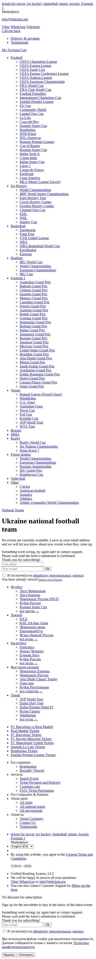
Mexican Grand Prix (34, 346)
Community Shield (33, 110)
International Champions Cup (40, 98)
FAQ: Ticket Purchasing (37, 790)
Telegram (33, 27)
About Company (31, 818)
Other (15, 482)
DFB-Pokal (28, 134)
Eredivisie (27, 174)
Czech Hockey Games (35, 202)
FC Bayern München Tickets (31, 739)
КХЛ (23, 619)
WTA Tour (27, 426)
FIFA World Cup (32, 86)
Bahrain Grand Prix (33, 286)
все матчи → (29, 611)
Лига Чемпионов (33, 591)
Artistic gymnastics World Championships (49, 502)
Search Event (29, 778)
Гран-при (27, 683)
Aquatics (26, 494)
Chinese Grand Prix (34, 290)
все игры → (29, 639)
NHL (23, 218)
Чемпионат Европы (35, 671)
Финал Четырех (32, 651)
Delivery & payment (25, 38)
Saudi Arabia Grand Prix (37, 366)
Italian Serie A (30, 154)
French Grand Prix (33, 306)
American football (32, 490)
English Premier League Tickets (33, 755)
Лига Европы (30, 595)
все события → (31, 691)
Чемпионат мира (32, 627)
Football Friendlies (33, 94)
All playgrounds (31, 810)
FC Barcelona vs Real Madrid (32, 727)
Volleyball (18, 478)
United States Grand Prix (37, 350)
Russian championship (35, 466)
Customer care (30, 786)
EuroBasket (28, 250)
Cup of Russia (30, 146)
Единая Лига (29, 655)
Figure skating (21, 454)
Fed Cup (26, 414)
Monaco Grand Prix (34, 298)
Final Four (27, 234)
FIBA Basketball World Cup (40, 246)
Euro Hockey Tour (33, 198)
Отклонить (26, 955)
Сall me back (11, 31)
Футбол (16, 587)
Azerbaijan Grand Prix (36, 370)
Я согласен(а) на (45, 575)
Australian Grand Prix (35, 282)
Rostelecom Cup (31, 474)
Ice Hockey (19, 186)
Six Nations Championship (39, 446)
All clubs (26, 802)
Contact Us (27, 822)
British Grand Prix (33, 314)
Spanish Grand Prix (33, 294)
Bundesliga (27, 130)
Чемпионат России (34, 675)
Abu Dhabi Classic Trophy (39, 679)
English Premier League (37, 102)
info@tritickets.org (15, 19)
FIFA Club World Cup (35, 90)
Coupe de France (32, 170)
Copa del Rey (29, 122)
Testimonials (19, 42)
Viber (6, 27)
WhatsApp (18, 27)
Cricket (25, 486)
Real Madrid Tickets (25, 731)
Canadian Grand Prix (35, 302)
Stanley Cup (28, 222)
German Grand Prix (34, 318)
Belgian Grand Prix (33, 326)
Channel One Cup (32, 210)
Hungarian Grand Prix (35, 322)
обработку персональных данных (58, 575)
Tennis (15, 390)
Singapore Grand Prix (35, 334)
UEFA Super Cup (32, 69)
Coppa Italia (28, 158)
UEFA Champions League (38, 61)
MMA (15, 434)
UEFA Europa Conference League (44, 73)
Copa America (30, 178)
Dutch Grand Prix (32, 378)
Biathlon (17, 258)
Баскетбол (18, 643)
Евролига (27, 647)
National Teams (13, 510)
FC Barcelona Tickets (26, 735)
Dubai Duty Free (32, 703)
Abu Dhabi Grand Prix (36, 358)
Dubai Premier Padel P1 (37, 707)
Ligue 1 (25, 166)
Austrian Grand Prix (34, 310)
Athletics (26, 498)
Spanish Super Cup (33, 126)
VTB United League (34, 238)
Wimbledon (28, 398)
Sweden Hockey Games (37, 206)
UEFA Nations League (36, 78)
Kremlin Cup (29, 418)
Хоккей (16, 615)
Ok (48, 569)
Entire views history (50, 579)
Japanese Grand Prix (34, 342)
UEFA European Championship (42, 82)
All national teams (32, 806)
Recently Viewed (32, 770)
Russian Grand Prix (33, 338)
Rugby (15, 438)
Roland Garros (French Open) (41, 394)
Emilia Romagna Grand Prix (40, 374)
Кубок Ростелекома (34, 687)
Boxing (16, 430)
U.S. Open (27, 402)
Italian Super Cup (32, 162)
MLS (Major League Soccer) (40, 182)
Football (16, 57)
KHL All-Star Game (34, 623)
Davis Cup (27, 410)
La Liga (25, 118)
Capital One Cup (32, 114)
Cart (23, 50)
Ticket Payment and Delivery (40, 782)
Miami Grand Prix (32, 362)
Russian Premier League (37, 142)
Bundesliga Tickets (24, 751)
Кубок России (30, 603)
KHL (23, 214)
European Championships (38, 270)
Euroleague (28, 230)
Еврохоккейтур (31, 631)
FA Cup (25, 106)
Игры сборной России (37, 635)
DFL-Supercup (30, 138)
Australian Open (31, 406)
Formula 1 (18, 278)
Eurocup (26, 254)
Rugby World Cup (33, 442)
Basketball (18, 226)
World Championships (35, 190)
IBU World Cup (31, 262)
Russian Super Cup (33, 150)
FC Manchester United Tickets (32, 743)
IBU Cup (26, 274)
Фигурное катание (25, 667)
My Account (11, 50)
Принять (9, 955)
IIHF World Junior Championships (44, 194)
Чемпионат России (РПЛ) (39, 599)
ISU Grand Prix (31, 470)
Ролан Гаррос (30, 711)
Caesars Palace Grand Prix (38, 382)
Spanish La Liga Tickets (28, 747)
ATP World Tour (31, 422)
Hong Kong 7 (29, 450)
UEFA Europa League (35, 65)
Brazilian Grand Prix (34, 354)
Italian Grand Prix (32, 330)
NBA (23, 242)
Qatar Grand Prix (32, 386)
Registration (28, 766)
